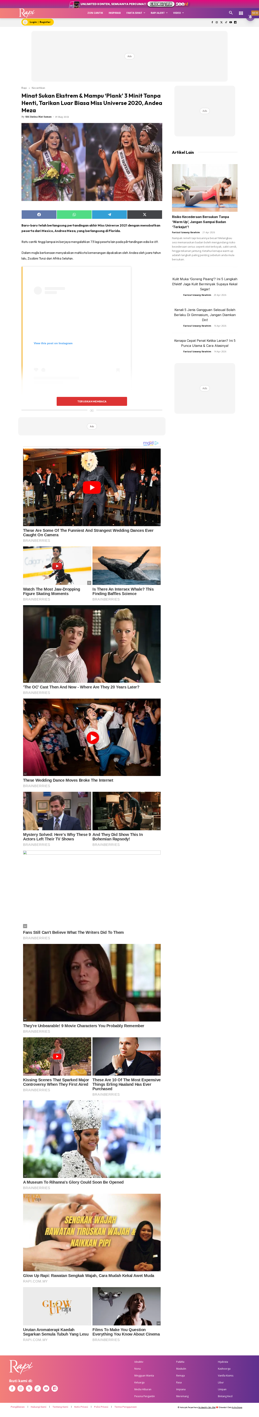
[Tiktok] (226, 22)
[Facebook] (212, 22)
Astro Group (237, 1407)
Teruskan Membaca (91, 401)
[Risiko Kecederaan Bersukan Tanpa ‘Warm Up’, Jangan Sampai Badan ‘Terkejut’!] (205, 188)
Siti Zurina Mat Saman (38, 116)
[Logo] (27, 13)
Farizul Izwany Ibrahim (186, 232)
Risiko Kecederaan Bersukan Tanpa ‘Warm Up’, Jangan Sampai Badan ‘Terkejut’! (200, 222)
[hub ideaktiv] (241, 11)
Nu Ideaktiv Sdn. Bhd (206, 1407)
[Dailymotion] (235, 22)
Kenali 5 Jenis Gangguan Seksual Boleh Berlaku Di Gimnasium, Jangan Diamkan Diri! (205, 315)
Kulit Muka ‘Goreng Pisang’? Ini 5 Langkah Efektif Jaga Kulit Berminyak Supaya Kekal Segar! (204, 284)
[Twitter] (221, 22)
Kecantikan (38, 87)
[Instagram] (216, 22)
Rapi (24, 87)
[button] (231, 13)
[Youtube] (230, 22)
